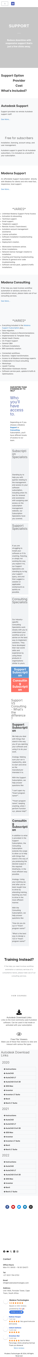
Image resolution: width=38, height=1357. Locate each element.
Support (13, 427)
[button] (12, 3)
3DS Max (9, 1086)
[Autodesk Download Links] (19, 1012)
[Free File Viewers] (19, 1034)
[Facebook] (4, 1252)
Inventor (9, 1090)
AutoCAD (10, 1073)
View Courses (19, 996)
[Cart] (5, 4)
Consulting (15, 430)
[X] (11, 1252)
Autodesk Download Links (19, 1017)
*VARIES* (19, 209)
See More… (5, 119)
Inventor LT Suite (13, 1095)
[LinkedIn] (14, 1252)
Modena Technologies (19, 1300)
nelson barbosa (15, 1328)
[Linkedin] (25, 1207)
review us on (15, 1312)
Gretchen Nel (14, 1336)
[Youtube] (13, 1207)
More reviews (19, 1348)
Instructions (11, 1069)
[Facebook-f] (7, 1207)
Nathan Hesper (15, 1317)
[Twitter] (19, 1207)
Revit (8, 1099)
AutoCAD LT (11, 1078)
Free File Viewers (19, 1039)
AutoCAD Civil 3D (13, 1082)
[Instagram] (31, 1207)
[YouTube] (7, 1252)
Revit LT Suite (11, 1103)
